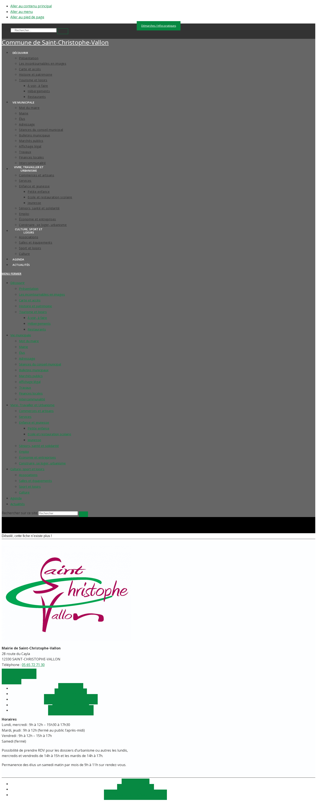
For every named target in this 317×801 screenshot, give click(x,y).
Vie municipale (20, 335)
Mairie (23, 347)
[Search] (62, 31)
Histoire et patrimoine (35, 306)
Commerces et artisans (36, 411)
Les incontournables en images (42, 294)
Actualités (17, 504)
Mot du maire (29, 341)
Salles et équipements (35, 480)
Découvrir (17, 283)
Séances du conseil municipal (40, 364)
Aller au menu (21, 11)
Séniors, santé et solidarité (39, 446)
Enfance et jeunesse (34, 422)
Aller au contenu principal (31, 6)
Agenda (16, 498)
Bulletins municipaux (34, 370)
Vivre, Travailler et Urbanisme (32, 405)
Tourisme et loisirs (33, 312)
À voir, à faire (37, 317)
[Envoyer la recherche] (83, 514)
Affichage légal (30, 381)
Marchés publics (31, 376)
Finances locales (31, 393)
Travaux (25, 387)
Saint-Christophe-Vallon (55, 42)
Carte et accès (30, 300)
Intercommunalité (32, 399)
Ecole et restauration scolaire (49, 434)
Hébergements (39, 323)
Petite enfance (38, 428)
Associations (28, 475)
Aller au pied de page (27, 17)
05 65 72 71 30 (33, 664)
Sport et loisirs (30, 486)
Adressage (27, 358)
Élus (22, 352)
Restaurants (37, 329)
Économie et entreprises (37, 457)
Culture (24, 492)
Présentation (28, 288)
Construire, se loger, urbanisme (42, 463)
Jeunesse (34, 440)
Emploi (24, 451)
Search (6, 30)
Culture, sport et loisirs (27, 469)
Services (25, 416)
